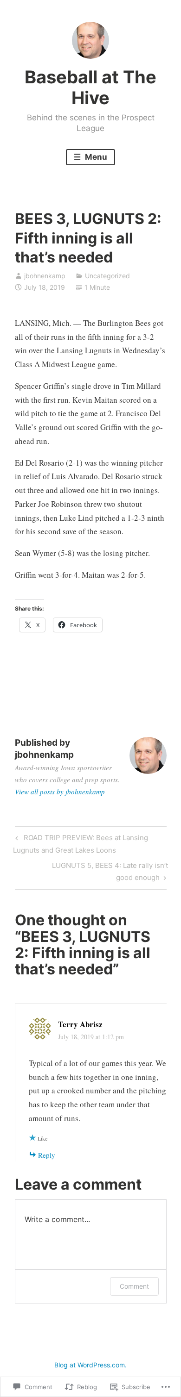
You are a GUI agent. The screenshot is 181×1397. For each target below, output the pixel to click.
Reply (46, 1155)
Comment (134, 1286)
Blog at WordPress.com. (90, 1365)
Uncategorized (107, 276)
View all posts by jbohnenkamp (60, 791)
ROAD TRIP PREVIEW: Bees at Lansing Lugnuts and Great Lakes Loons (80, 843)
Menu (95, 157)
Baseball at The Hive (90, 87)
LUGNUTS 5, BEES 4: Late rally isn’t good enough (91, 871)
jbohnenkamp (44, 276)
